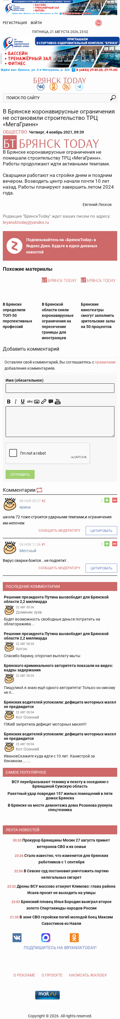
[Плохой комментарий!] (114, 500)
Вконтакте (17, 937)
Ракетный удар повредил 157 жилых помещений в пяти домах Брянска (60, 795)
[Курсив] (16, 401)
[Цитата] (50, 401)
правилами (105, 362)
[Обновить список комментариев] (40, 490)
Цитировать (101, 531)
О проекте (52, 975)
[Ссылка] (43, 401)
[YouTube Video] (57, 401)
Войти (36, 23)
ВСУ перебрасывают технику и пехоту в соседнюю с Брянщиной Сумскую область (60, 784)
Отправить (20, 475)
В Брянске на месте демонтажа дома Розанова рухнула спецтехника (60, 807)
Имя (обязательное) (25, 380)
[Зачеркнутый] (30, 401)
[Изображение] (36, 401)
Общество (15, 132)
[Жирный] (9, 401)
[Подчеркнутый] (23, 401)
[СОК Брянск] (60, 7)
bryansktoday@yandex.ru (26, 222)
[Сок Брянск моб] (60, 54)
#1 (43, 545)
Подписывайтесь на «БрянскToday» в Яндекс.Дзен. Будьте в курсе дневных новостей (61, 245)
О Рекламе (24, 975)
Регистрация (15, 23)
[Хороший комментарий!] (106, 500)
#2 (43, 501)
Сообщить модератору (59, 531)
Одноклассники (74, 937)
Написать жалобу (88, 975)
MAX (45, 937)
